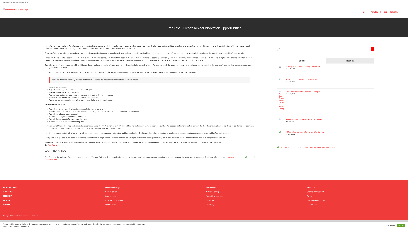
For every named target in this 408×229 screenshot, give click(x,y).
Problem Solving (212, 192)
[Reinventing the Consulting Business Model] (281, 79)
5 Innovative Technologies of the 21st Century (304, 119)
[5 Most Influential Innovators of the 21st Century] (281, 132)
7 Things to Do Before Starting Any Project (303, 67)
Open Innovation (111, 196)
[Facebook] (281, 159)
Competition (312, 204)
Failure (309, 196)
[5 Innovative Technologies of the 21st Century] (281, 120)
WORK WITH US (10, 187)
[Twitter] (278, 159)
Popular (301, 60)
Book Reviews (211, 187)
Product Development (214, 196)
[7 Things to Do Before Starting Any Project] (281, 67)
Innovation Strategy (112, 187)
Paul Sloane (52, 145)
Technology (210, 204)
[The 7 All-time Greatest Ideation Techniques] (281, 92)
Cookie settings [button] (390, 225)
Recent (350, 60)
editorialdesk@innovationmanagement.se (15, 2)
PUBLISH (7, 200)
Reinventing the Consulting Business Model (303, 79)
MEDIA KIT (7, 196)
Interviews (210, 200)
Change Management (315, 192)
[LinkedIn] (285, 159)
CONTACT (7, 204)
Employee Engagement (113, 200)
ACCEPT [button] (401, 225)
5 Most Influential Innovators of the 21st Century (305, 132)
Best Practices (110, 204)
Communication (110, 192)
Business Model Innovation (317, 200)
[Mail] (288, 159)
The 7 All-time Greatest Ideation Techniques (303, 92)
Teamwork (311, 187)
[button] (401, 11)
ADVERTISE (8, 192)
